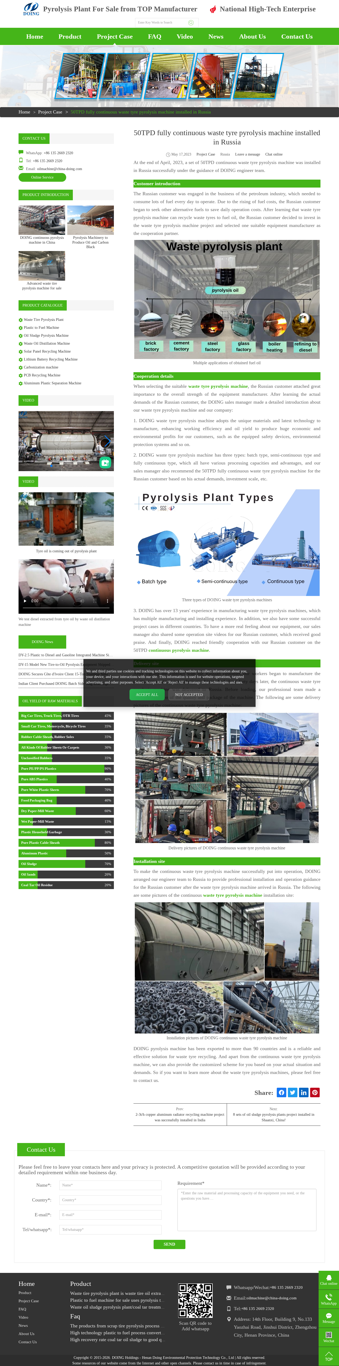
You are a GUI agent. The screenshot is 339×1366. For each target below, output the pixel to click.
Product (70, 36)
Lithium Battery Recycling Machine (51, 359)
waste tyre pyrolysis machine (218, 386)
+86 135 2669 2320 (58, 153)
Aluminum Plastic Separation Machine (52, 383)
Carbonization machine (41, 367)
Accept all (147, 695)
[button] (107, 441)
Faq (75, 1316)
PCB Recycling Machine (42, 375)
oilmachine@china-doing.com (59, 169)
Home (34, 36)
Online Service (42, 177)
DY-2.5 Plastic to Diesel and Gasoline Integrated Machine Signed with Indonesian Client (85, 655)
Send (169, 1244)
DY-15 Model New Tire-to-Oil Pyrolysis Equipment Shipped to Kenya (72, 665)
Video (185, 36)
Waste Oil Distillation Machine (47, 343)
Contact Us (297, 36)
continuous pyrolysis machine (179, 650)
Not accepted (189, 695)
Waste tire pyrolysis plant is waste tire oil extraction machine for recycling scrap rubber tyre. (159, 1293)
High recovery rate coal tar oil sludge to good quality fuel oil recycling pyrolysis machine (156, 1339)
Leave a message (247, 154)
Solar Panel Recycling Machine (47, 351)
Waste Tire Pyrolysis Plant (44, 320)
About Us (252, 36)
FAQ (154, 36)
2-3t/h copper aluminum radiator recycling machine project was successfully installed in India (180, 1117)
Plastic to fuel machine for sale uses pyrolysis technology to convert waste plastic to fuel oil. (159, 1300)
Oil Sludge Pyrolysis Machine (46, 336)
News (216, 36)
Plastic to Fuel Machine (41, 328)
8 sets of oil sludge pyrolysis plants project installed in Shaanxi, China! (273, 1117)
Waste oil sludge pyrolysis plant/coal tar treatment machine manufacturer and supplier (153, 1307)
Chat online (274, 154)
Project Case (115, 36)
